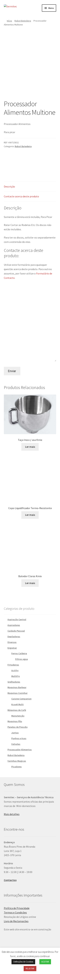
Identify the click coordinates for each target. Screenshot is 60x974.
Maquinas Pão (15, 721)
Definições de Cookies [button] (23, 961)
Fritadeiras (13, 664)
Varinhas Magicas (17, 760)
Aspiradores (14, 625)
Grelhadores (14, 681)
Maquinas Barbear (17, 687)
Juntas (15, 732)
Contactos (10, 880)
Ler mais (30, 446)
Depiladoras (14, 636)
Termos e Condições (15, 912)
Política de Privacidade (17, 908)
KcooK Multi (17, 704)
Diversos (12, 642)
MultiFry (15, 676)
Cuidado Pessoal (16, 630)
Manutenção (17, 715)
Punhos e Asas (18, 738)
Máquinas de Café (17, 710)
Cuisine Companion (21, 698)
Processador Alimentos (20, 749)
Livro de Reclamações (16, 921)
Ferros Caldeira (19, 653)
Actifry (14, 670)
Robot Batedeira (22, 20)
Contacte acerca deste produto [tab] (21, 196)
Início (9, 20)
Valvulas (15, 744)
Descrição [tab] (9, 186)
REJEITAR (30, 968)
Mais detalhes (12, 814)
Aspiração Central (17, 619)
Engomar (12, 647)
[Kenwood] (31, 161)
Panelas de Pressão (18, 726)
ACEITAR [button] (45, 961)
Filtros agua (21, 659)
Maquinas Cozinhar (18, 693)
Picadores (16, 766)
